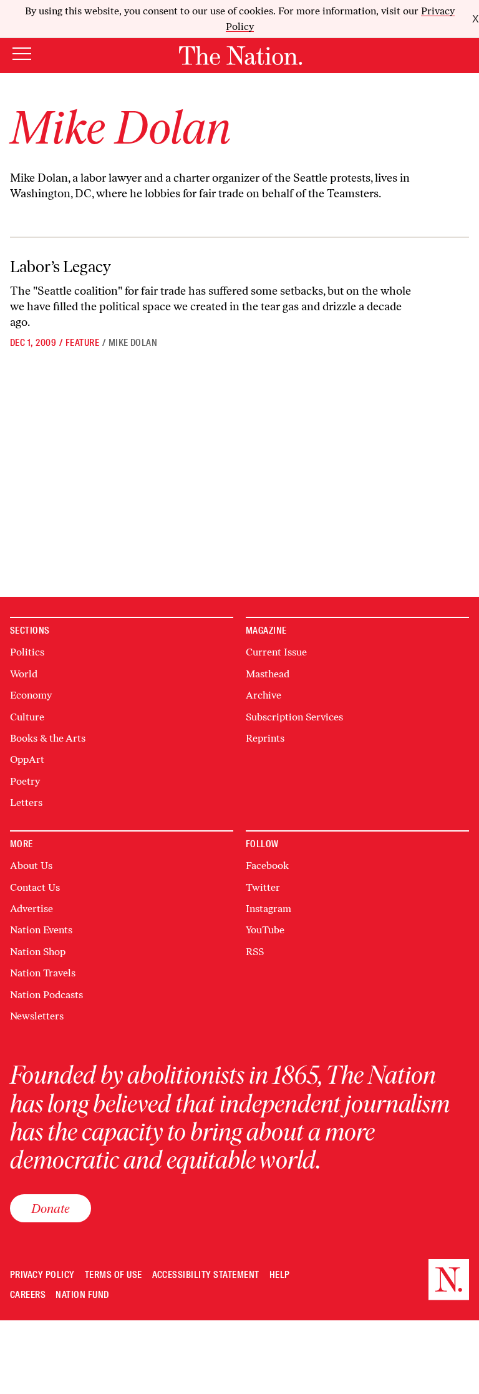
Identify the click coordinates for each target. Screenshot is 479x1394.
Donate (50, 1208)
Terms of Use (113, 1275)
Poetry (25, 781)
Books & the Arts (47, 738)
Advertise (31, 909)
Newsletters (37, 1016)
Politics (27, 652)
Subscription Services (294, 717)
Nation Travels (42, 973)
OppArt (27, 759)
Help (279, 1275)
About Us (31, 865)
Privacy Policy (42, 1275)
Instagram (268, 909)
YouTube (265, 930)
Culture (27, 717)
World (23, 674)
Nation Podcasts (46, 995)
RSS (255, 952)
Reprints (265, 738)
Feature (82, 342)
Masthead (267, 674)
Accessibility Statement (205, 1275)
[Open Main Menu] (21, 54)
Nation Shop (37, 952)
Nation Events (41, 930)
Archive (263, 695)
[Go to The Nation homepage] (240, 55)
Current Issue (276, 652)
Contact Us (35, 887)
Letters (26, 802)
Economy (31, 695)
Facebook (267, 865)
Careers (28, 1295)
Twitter (263, 887)
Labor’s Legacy (60, 267)
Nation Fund (82, 1295)
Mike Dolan (133, 342)
